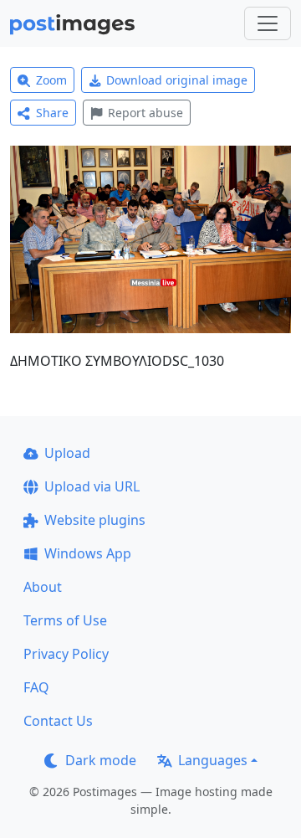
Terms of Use (65, 620)
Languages (212, 760)
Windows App (87, 553)
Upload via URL (92, 486)
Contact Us (58, 721)
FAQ (36, 687)
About (42, 587)
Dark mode (100, 760)
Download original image (176, 80)
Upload (67, 453)
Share (52, 113)
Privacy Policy (66, 654)
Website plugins (94, 520)
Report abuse (145, 113)
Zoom (51, 80)
